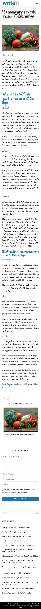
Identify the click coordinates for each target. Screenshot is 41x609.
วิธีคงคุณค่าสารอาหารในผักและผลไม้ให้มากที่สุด (21, 435)
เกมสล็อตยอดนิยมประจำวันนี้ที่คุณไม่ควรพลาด (16, 573)
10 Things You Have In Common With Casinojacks (18, 545)
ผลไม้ (3, 399)
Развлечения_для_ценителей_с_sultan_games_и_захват (20, 568)
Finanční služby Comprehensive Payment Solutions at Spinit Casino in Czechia (20, 583)
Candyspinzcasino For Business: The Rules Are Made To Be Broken (18, 551)
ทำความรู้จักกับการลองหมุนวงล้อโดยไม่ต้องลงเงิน (17, 578)
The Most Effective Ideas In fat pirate (15, 541)
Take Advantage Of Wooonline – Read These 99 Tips (20, 556)
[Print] (14, 55)
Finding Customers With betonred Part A (16, 528)
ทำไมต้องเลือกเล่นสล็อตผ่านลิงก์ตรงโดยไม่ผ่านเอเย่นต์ (18, 589)
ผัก (6, 399)
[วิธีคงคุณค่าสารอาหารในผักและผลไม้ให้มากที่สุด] (20, 38)
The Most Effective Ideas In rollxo (13, 532)
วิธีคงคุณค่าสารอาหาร (15, 399)
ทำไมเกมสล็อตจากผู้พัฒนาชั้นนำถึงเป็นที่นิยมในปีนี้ (17, 593)
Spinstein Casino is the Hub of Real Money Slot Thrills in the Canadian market (18, 561)
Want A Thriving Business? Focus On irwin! (16, 536)
